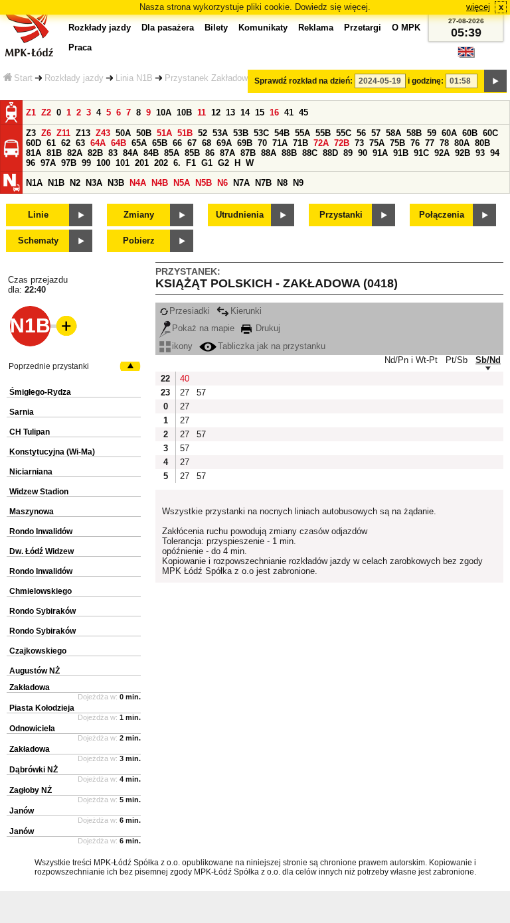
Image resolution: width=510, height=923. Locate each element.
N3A (94, 183)
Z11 (63, 133)
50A (123, 133)
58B (414, 133)
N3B (116, 183)
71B (300, 143)
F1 (191, 163)
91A (380, 153)
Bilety (216, 28)
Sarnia (21, 412)
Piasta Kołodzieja (41, 708)
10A (163, 112)
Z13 (83, 133)
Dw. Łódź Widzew (41, 551)
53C (261, 133)
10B (184, 112)
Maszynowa (31, 511)
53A (220, 133)
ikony (182, 346)
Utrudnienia (240, 215)
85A (171, 153)
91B (400, 153)
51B (185, 133)
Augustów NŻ (34, 670)
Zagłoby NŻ (30, 790)
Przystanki (341, 215)
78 (444, 143)
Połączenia (441, 215)
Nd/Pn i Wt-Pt (411, 360)
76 (415, 143)
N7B (263, 183)
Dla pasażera (167, 28)
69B (244, 143)
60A (449, 133)
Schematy (38, 241)
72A (321, 143)
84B (151, 153)
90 (362, 153)
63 (80, 143)
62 (65, 143)
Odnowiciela (32, 728)
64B (118, 143)
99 (86, 163)
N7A (241, 183)
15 (259, 112)
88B (289, 153)
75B (397, 143)
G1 (206, 163)
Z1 (31, 112)
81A (33, 153)
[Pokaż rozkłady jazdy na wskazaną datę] (495, 81)
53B (240, 133)
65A (139, 143)
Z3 (31, 133)
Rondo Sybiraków (42, 611)
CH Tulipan (29, 432)
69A (224, 143)
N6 (222, 183)
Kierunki (246, 311)
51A (164, 133)
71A (280, 143)
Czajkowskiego (37, 651)
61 (51, 143)
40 (184, 379)
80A (461, 143)
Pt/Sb (457, 360)
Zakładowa (29, 687)
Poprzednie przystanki (49, 366)
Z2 (46, 112)
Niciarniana (30, 471)
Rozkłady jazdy (74, 78)
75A (376, 143)
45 (303, 112)
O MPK (406, 28)
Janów (21, 811)
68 (206, 143)
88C (309, 153)
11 (201, 112)
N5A (181, 183)
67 (192, 143)
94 (494, 153)
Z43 (103, 133)
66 (177, 143)
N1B (56, 183)
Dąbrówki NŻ (33, 769)
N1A (34, 183)
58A (393, 133)
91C (421, 153)
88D (330, 153)
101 (122, 163)
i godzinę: (426, 81)
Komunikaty (263, 28)
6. (177, 163)
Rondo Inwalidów (40, 531)
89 (348, 153)
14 (245, 112)
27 (184, 392)
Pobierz (139, 241)
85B (192, 153)
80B (482, 143)
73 (359, 143)
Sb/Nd (488, 360)
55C (343, 133)
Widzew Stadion (38, 491)
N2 (75, 183)
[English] (466, 55)
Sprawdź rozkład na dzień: (303, 81)
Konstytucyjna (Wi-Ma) (52, 452)
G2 (223, 163)
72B (341, 143)
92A (442, 153)
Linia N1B (134, 78)
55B (323, 133)
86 (209, 153)
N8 (282, 183)
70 (262, 143)
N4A (137, 183)
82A (74, 153)
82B (95, 153)
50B (143, 133)
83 (113, 153)
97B (68, 163)
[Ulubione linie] (62, 326)
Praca (80, 47)
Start (23, 78)
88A (268, 153)
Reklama (315, 28)
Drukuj (266, 328)
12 (215, 112)
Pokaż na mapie (203, 328)
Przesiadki (189, 311)
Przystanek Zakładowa (208, 78)
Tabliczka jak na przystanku (271, 346)
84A (130, 153)
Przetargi (362, 28)
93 (480, 153)
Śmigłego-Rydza (40, 392)
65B (159, 143)
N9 (298, 183)
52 (202, 133)
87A (227, 153)
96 (30, 163)
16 (274, 112)
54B (282, 133)
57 (376, 133)
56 (361, 133)
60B (469, 133)
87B (248, 153)
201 (142, 163)
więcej (478, 7)
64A (98, 143)
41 (289, 112)
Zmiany (139, 215)
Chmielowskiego (40, 591)
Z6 (46, 133)
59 (431, 133)
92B (462, 153)
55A (302, 133)
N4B (159, 183)
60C (490, 133)
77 (429, 143)
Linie (38, 215)
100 (103, 163)
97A (48, 163)
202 (161, 163)
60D (33, 143)
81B (54, 153)
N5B (203, 183)
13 (230, 112)
